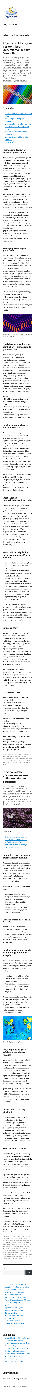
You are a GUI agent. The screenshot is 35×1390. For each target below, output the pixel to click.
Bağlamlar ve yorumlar (13, 842)
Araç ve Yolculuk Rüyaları (14, 1289)
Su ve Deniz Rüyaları (12, 1321)
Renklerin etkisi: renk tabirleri (16, 839)
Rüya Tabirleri (10, 24)
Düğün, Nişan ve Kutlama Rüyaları (18, 1244)
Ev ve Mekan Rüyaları (12, 1302)
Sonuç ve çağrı (10, 142)
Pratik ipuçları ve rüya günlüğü (16, 845)
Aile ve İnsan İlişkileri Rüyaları (22, 1236)
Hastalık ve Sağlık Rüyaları (11, 1248)
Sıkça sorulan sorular (12, 847)
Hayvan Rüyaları (24, 1248)
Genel (7, 1305)
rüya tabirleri (11, 1256)
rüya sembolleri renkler (21, 758)
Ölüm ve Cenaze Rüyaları (10, 1250)
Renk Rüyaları (22, 756)
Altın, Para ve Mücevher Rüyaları (12, 1238)
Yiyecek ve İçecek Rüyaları (20, 1252)
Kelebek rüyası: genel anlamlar (16, 837)
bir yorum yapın (17, 1258)
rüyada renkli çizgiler (14, 760)
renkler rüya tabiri (8, 758)
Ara (4, 1269)
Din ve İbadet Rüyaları (9, 1242)
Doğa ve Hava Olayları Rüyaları (21, 754)
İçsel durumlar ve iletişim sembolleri (18, 124)
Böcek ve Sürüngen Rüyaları (22, 1240)
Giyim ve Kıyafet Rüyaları (10, 756)
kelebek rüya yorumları (10, 1254)
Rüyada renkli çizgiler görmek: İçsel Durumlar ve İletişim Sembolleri (17, 48)
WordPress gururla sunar (20, 1386)
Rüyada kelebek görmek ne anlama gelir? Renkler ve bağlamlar (15, 776)
